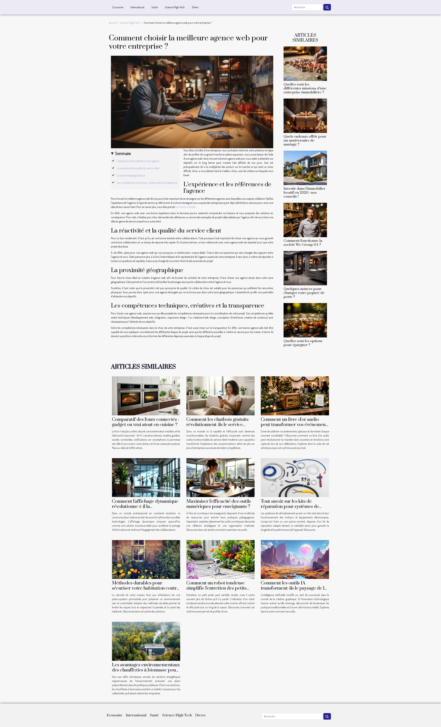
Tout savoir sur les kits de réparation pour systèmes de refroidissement (290, 506)
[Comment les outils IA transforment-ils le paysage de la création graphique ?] (295, 559)
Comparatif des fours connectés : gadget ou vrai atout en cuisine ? (145, 422)
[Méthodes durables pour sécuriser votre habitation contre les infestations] (146, 559)
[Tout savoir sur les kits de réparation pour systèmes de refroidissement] (295, 477)
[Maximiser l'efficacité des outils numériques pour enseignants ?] (220, 477)
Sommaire (123, 153)
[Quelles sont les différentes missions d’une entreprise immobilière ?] (305, 63)
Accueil (112, 22)
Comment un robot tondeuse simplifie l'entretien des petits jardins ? (216, 588)
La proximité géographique (131, 175)
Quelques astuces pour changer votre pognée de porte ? (304, 293)
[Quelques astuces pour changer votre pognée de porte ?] (305, 268)
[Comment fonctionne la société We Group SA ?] (305, 219)
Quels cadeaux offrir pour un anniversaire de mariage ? (305, 140)
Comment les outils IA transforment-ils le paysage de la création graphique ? (294, 588)
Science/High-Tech (175, 7)
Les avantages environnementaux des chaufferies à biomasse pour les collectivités (146, 670)
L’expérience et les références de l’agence (138, 161)
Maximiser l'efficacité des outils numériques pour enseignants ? (218, 503)
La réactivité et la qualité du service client (138, 168)
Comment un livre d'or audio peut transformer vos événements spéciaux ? (295, 425)
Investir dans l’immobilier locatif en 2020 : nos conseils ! (304, 192)
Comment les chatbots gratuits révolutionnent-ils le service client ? (217, 425)
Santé (154, 7)
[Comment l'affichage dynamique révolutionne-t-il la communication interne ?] (146, 477)
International (137, 7)
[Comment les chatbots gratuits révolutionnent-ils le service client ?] (220, 395)
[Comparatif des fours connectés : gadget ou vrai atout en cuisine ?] (146, 395)
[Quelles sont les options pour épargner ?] (305, 320)
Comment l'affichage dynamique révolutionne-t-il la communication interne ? (145, 506)
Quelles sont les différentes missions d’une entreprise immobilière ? (305, 88)
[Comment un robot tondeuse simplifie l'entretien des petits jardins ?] (220, 559)
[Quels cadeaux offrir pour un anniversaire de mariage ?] (305, 115)
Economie (117, 7)
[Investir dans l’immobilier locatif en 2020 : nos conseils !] (305, 167)
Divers (195, 7)
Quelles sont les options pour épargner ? (303, 343)
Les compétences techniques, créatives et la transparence (147, 182)
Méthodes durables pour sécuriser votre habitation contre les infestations (145, 588)
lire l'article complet (185, 207)
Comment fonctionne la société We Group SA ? (303, 243)
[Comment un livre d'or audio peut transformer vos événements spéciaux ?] (295, 395)
